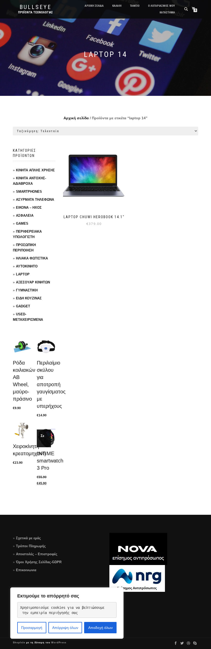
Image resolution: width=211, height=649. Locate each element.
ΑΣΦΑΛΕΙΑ (24, 215)
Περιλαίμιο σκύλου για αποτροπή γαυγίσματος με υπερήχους (51, 384)
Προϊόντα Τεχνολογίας (35, 12)
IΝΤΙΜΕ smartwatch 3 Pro (50, 461)
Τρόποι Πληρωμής (31, 546)
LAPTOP (23, 274)
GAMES (22, 223)
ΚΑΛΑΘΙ (116, 5)
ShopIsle (19, 642)
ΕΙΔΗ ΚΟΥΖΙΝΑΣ (29, 298)
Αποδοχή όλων (100, 628)
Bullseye (35, 7)
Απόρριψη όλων (65, 628)
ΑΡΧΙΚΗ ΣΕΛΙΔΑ (94, 5)
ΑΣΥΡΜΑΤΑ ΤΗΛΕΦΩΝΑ (35, 199)
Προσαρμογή (31, 628)
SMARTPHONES (29, 191)
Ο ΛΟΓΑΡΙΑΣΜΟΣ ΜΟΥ (161, 5)
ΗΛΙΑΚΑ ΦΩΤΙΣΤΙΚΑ (32, 258)
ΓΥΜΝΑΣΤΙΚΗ (27, 290)
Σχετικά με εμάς (28, 538)
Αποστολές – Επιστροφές (36, 554)
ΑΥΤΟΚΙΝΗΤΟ (27, 266)
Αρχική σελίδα (76, 118)
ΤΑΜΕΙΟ (134, 5)
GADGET (23, 306)
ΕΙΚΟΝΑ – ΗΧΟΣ (29, 207)
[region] (67, 613)
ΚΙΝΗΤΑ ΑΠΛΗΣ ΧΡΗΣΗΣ (35, 170)
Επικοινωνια (26, 570)
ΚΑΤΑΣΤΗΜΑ (167, 12)
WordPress (58, 642)
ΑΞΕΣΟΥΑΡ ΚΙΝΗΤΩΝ (33, 282)
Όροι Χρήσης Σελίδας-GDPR (38, 562)
